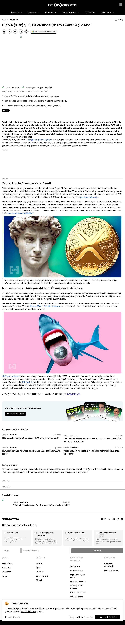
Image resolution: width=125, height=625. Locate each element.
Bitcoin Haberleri (76, 570)
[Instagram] (26, 31)
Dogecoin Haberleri (77, 592)
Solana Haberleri (76, 597)
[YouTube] (4, 31)
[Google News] (122, 519)
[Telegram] (15, 31)
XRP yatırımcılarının (11, 376)
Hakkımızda (6, 572)
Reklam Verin (7, 563)
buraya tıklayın (73, 394)
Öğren (38, 567)
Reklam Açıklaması (111, 570)
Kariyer (4, 576)
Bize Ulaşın (6, 567)
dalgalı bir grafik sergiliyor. (40, 140)
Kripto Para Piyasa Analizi (77, 575)
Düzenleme (14, 19)
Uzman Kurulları (42, 576)
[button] (16, 538)
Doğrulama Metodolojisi (109, 564)
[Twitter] (10, 31)
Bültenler (39, 580)
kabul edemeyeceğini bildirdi (20, 213)
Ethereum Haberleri (78, 581)
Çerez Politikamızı (28, 611)
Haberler (5, 19)
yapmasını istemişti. (89, 197)
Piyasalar (39, 572)
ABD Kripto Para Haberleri (76, 587)
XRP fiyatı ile (28, 382)
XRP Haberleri (75, 566)
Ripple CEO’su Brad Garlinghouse (45, 306)
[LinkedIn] (21, 31)
